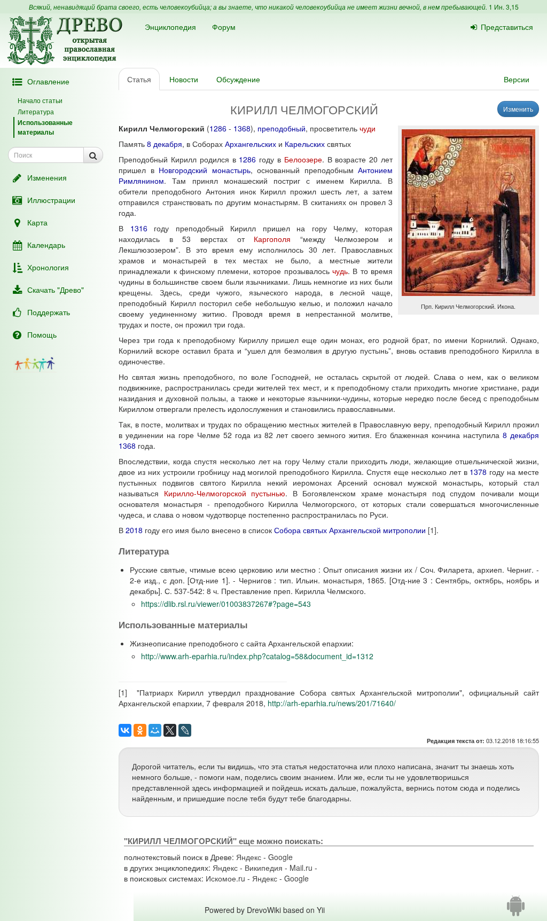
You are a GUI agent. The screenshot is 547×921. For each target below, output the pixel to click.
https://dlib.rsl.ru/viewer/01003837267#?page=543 (226, 603)
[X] (169, 730)
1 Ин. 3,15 (504, 6)
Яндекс (248, 857)
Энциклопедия (170, 26)
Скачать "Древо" (55, 289)
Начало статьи (40, 100)
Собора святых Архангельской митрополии (350, 530)
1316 (138, 228)
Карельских (305, 143)
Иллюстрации (51, 199)
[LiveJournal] (184, 730)
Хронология (48, 267)
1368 (242, 128)
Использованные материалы (45, 127)
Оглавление (48, 81)
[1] (432, 530)
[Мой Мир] (155, 730)
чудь (340, 271)
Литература (36, 111)
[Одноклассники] (140, 730)
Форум (224, 26)
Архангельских (250, 143)
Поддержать (48, 312)
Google (280, 857)
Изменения (47, 177)
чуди (368, 128)
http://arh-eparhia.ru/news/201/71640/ (332, 703)
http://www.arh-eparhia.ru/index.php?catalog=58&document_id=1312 (257, 656)
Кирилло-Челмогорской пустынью (224, 493)
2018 (134, 530)
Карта (37, 222)
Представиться (507, 26)
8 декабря (164, 143)
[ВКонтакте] (125, 730)
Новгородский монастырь (204, 170)
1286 (217, 128)
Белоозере (303, 159)
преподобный (281, 128)
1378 (478, 471)
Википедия (264, 867)
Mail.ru (301, 867)
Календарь (46, 244)
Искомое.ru (225, 878)
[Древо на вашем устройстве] (516, 909)
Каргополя (272, 238)
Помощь (42, 334)
